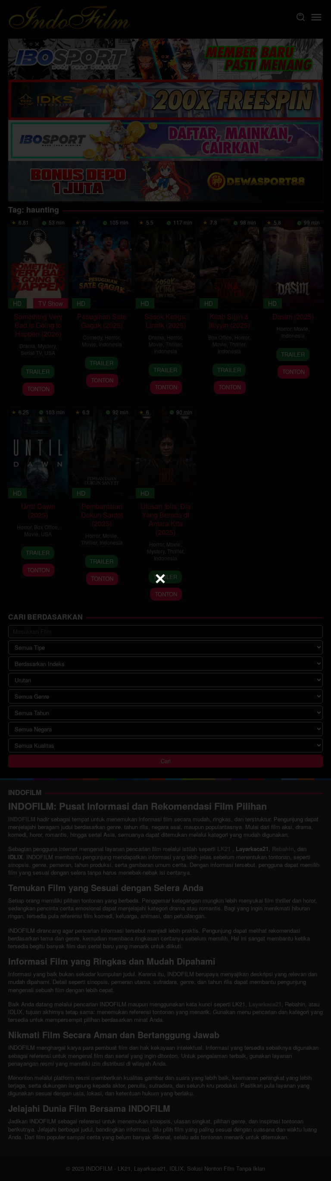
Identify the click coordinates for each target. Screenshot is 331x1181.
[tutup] (160, 579)
